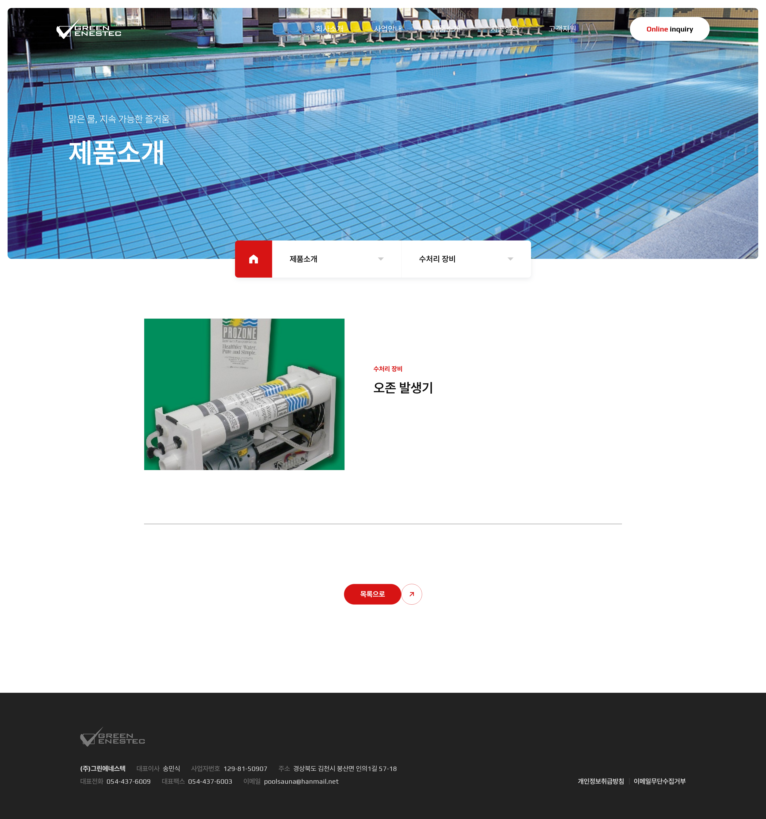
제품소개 (304, 259)
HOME (253, 259)
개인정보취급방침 (601, 781)
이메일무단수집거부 (660, 781)
